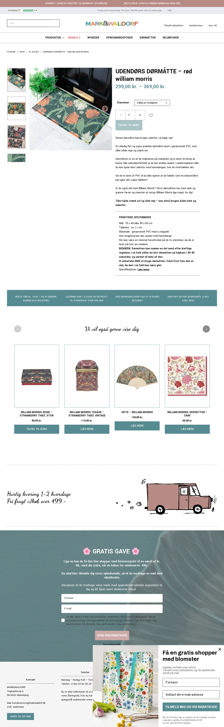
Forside (11, 51)
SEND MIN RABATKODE (112, 635)
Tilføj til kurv (128, 125)
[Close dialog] (220, 649)
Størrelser (123, 102)
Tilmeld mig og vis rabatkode (191, 707)
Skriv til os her (20, 716)
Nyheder (93, 38)
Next (105, 109)
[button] (150, 114)
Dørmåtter (148, 38)
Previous (36, 109)
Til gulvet (34, 51)
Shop (22, 51)
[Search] (55, 23)
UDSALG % (74, 38)
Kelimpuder (171, 38)
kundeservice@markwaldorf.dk (29, 703)
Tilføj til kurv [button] (36, 429)
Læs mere (143, 269)
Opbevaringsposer (119, 38)
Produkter (53, 38)
